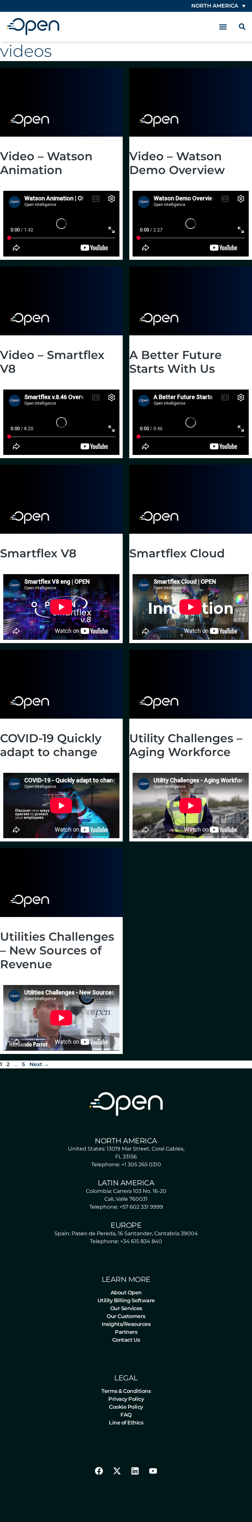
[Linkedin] (135, 1471)
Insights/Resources (126, 1324)
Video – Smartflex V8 (52, 362)
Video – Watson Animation (46, 163)
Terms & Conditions (126, 1391)
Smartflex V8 (38, 553)
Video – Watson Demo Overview (177, 163)
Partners (126, 1332)
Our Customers (126, 1316)
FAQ (126, 1415)
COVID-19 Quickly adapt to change (50, 745)
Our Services (126, 1308)
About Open (126, 1292)
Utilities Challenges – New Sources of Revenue (57, 950)
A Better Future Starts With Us (175, 362)
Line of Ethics (126, 1423)
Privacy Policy (126, 1399)
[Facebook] (99, 1471)
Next (39, 1064)
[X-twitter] (117, 1471)
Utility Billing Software (126, 1300)
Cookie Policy (126, 1407)
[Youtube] (153, 1471)
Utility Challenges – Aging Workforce (185, 745)
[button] (223, 26)
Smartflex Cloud (177, 553)
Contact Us (126, 1340)
